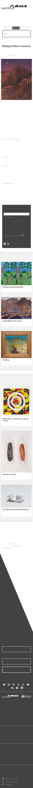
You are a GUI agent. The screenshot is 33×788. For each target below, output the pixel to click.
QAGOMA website (8, 732)
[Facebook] (5, 241)
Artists (16, 21)
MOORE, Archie (8, 511)
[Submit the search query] (3, 34)
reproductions (14, 541)
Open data (5, 729)
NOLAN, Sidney (8, 360)
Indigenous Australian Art (10, 138)
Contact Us (8, 779)
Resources (24, 28)
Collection (14, 13)
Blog (18, 729)
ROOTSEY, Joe (7, 321)
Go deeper (26, 21)
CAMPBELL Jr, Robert (10, 287)
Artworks (6, 21)
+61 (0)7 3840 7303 (11, 776)
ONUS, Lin (13, 54)
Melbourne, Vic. (7, 182)
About (19, 732)
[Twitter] (8, 241)
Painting (5, 156)
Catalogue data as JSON (12, 232)
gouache (5, 165)
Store (4, 734)
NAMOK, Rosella (8, 474)
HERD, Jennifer (7, 421)
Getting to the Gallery (11, 774)
